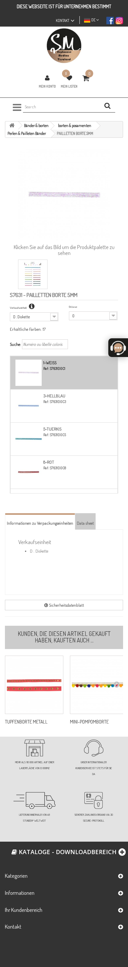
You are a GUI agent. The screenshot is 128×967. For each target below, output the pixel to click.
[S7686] (34, 685)
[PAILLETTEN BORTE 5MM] (32, 274)
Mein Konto (47, 86)
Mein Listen (69, 86)
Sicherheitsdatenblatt (66, 605)
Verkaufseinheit (18, 307)
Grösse (73, 306)
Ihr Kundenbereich (23, 909)
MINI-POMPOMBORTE (89, 722)
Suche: (15, 344)
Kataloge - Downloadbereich (67, 852)
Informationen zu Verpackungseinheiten (40, 523)
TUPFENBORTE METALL (26, 722)
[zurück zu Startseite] (12, 125)
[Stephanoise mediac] (64, 45)
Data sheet (85, 523)
